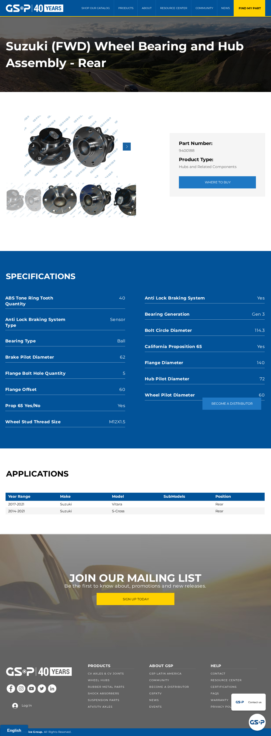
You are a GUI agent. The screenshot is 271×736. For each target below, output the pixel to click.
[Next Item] (127, 147)
